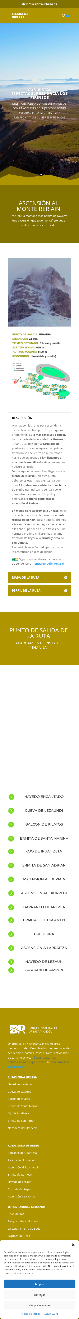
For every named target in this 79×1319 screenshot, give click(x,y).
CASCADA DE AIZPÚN (44, 970)
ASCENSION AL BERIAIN (44, 879)
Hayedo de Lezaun (19, 1182)
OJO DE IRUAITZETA (44, 851)
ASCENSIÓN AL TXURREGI (44, 893)
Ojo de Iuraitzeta (18, 1113)
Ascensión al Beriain (21, 1160)
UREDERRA (44, 934)
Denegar (39, 1295)
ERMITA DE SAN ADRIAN (44, 865)
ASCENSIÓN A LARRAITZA (44, 948)
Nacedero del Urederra (23, 1128)
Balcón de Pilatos (19, 1099)
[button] (73, 1245)
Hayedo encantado (20, 1084)
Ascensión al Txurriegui (23, 1167)
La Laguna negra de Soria (24, 1228)
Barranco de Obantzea (22, 1153)
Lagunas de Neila (19, 1236)
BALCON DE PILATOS (44, 824)
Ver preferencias (39, 1305)
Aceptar (39, 1284)
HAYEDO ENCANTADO (44, 797)
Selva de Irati (16, 1214)
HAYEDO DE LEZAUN (44, 962)
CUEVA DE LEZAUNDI (44, 810)
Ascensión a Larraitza (21, 1196)
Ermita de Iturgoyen (20, 1174)
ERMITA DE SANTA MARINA (44, 838)
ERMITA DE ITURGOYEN (44, 920)
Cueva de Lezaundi (20, 1091)
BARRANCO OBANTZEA (44, 907)
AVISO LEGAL (51, 1313)
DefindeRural (16, 1066)
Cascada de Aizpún (20, 1189)
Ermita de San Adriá (21, 1120)
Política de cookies (30, 1313)
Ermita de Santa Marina (23, 1106)
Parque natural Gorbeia (23, 1221)
